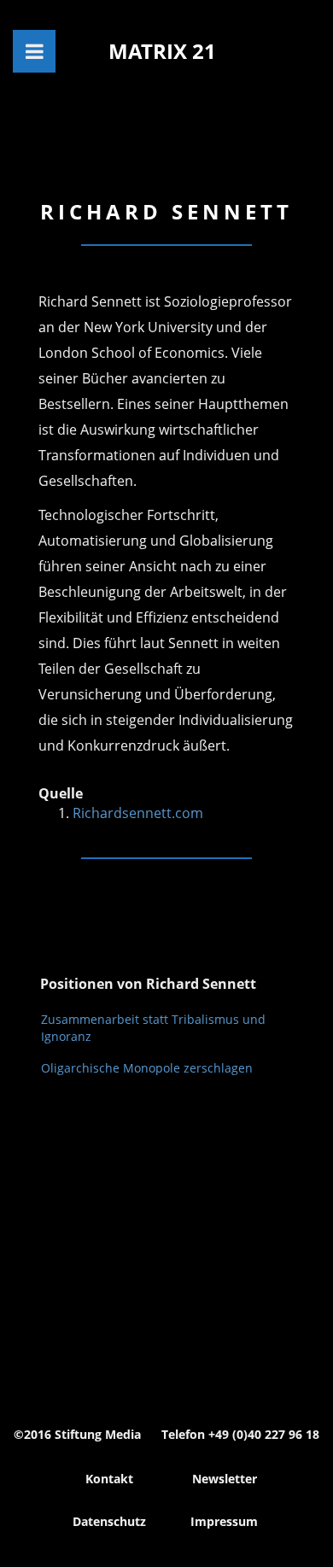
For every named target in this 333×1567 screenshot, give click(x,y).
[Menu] (34, 51)
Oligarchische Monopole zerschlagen (147, 1068)
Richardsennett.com (138, 813)
